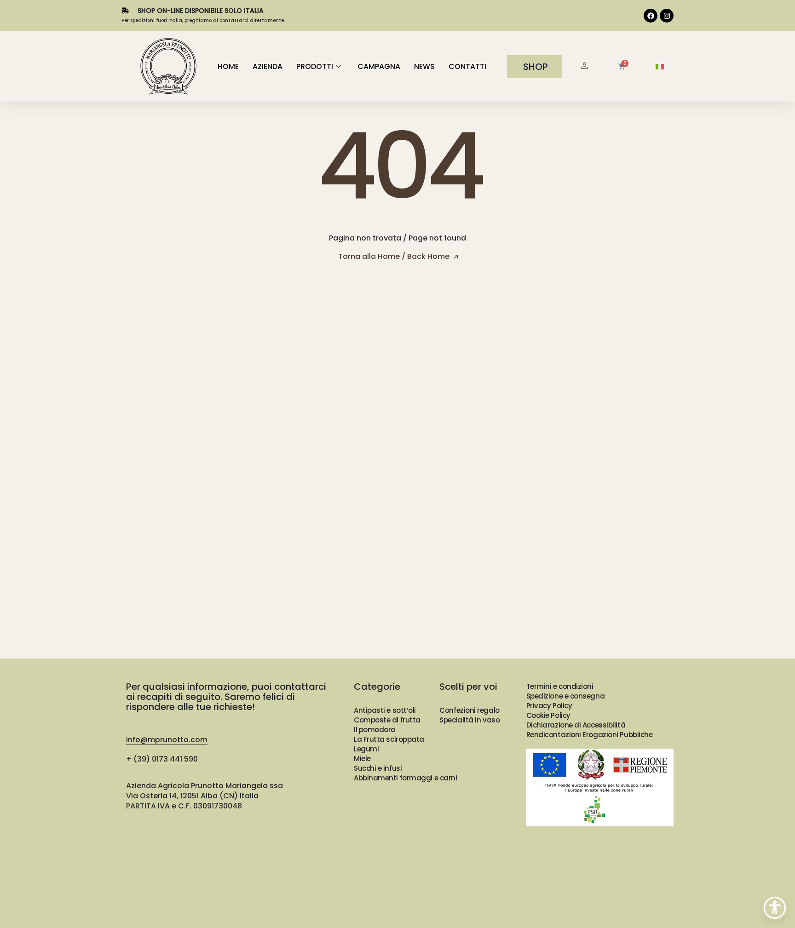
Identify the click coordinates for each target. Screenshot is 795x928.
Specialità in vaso (469, 720)
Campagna (378, 66)
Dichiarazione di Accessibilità (576, 725)
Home (228, 66)
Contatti (467, 66)
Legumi (366, 749)
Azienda (267, 66)
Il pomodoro (374, 729)
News (424, 66)
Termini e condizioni (559, 686)
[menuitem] (659, 67)
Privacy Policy (549, 705)
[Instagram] (667, 16)
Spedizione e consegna (565, 696)
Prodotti (314, 66)
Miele (362, 758)
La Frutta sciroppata (389, 739)
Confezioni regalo (469, 710)
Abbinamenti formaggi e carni (405, 778)
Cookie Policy (548, 715)
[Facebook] (650, 16)
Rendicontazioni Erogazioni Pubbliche (589, 734)
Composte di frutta (387, 720)
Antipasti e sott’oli (385, 710)
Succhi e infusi (378, 768)
